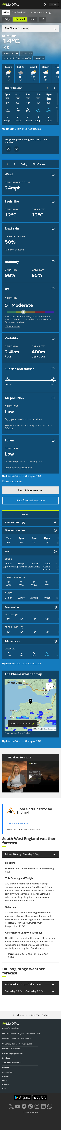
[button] (30, 702)
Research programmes (12, 1053)
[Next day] (15, 164)
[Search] (54, 28)
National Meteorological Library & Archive (21, 1033)
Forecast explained (12, 481)
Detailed (20, 19)
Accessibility (7, 1072)
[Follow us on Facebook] (24, 1106)
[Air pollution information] (52, 398)
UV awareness (12, 326)
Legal (4, 1080)
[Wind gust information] (52, 174)
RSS (4, 1088)
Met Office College (10, 1028)
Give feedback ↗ (20, 12)
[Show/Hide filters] (55, 522)
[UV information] (52, 288)
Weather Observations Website (16, 1038)
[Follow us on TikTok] (30, 1106)
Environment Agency (17, 823)
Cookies (5, 1076)
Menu (53, 4)
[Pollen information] (52, 440)
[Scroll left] (47, 88)
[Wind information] (55, 551)
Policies (5, 1067)
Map (32, 19)
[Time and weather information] (55, 530)
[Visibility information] (52, 338)
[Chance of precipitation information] (52, 228)
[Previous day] (7, 164)
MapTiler (37, 729)
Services (6, 1058)
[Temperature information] (55, 607)
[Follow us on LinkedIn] (43, 1106)
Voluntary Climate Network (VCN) (17, 1044)
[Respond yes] (8, 149)
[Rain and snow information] (55, 641)
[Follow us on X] (11, 1106)
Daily (7, 19)
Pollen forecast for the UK (18, 467)
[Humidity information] (52, 261)
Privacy (5, 1084)
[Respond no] (16, 149)
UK (42, 19)
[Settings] (45, 4)
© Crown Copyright (30, 1112)
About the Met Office (12, 1063)
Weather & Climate (11, 1049)
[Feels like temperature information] (52, 201)
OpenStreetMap (50, 729)
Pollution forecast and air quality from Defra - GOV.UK (29, 427)
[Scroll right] (55, 88)
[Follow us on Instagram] (36, 1106)
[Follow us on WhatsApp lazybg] (49, 1106)
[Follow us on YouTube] (17, 1106)
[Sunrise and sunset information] (52, 369)
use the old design (42, 12)
